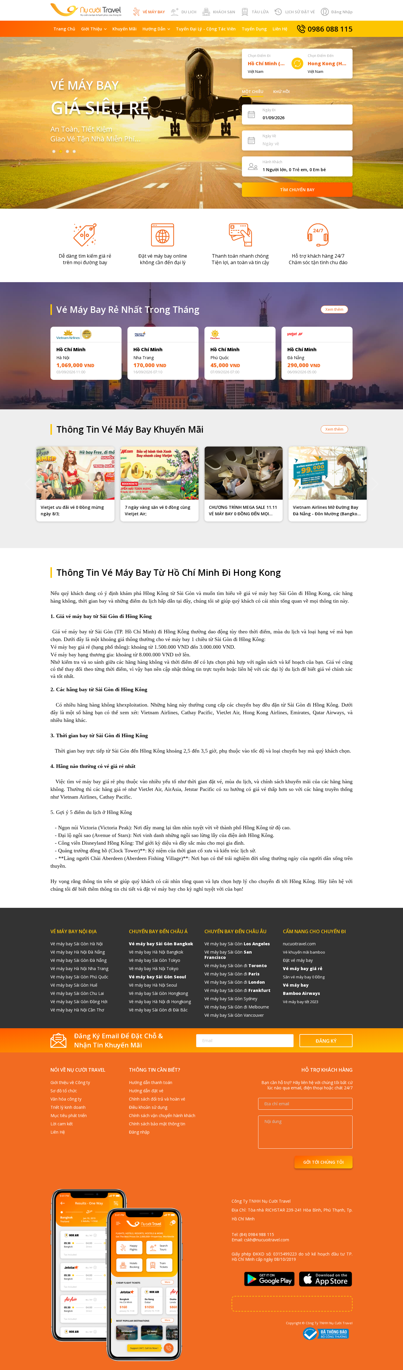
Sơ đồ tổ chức (63, 1090)
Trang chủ (64, 29)
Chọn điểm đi (259, 55)
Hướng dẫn (154, 29)
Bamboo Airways (301, 993)
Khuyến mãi (124, 29)
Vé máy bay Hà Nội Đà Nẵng (77, 952)
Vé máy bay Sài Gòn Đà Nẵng (78, 960)
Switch (297, 63)
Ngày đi (269, 109)
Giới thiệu (91, 29)
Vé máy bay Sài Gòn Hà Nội (76, 943)
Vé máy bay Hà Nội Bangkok (156, 952)
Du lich (188, 11)
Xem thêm (334, 309)
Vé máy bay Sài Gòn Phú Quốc (79, 977)
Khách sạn (224, 11)
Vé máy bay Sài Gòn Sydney (230, 998)
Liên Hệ (280, 29)
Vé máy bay (154, 11)
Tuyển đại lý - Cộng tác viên (206, 29)
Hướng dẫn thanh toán (150, 1082)
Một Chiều (252, 91)
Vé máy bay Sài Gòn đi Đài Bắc (158, 1010)
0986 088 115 (330, 29)
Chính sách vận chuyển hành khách (162, 1115)
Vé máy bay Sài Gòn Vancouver (234, 1015)
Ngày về (269, 135)
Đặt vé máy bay (298, 960)
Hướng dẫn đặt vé (146, 1090)
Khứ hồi (281, 91)
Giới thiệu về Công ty (70, 1082)
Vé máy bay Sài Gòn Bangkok (161, 943)
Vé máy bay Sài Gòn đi (235, 965)
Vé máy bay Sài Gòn (237, 943)
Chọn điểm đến (321, 55)
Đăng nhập (342, 11)
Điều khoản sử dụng (148, 1107)
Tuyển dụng (254, 29)
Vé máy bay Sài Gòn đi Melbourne (236, 1007)
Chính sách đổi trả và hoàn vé (157, 1099)
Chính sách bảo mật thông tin (157, 1124)
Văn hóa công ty (65, 1099)
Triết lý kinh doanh (68, 1107)
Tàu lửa (260, 11)
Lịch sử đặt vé (300, 11)
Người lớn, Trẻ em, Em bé (294, 169)
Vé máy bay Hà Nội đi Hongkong (160, 1001)
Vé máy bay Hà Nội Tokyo (153, 968)
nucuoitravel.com (299, 943)
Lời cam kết (61, 1124)
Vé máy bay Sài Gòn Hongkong (158, 993)
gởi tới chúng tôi (323, 1162)
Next (366, 354)
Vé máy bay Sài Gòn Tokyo (154, 960)
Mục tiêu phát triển (68, 1115)
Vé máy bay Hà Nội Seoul (153, 985)
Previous (36, 354)
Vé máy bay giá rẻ (302, 968)
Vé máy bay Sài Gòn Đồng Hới (78, 1001)
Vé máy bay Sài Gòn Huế (73, 985)
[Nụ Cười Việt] (85, 8)
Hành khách (272, 161)
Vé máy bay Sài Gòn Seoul (157, 977)
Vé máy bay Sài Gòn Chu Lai (77, 993)
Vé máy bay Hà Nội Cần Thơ (77, 1010)
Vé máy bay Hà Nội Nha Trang (79, 968)
